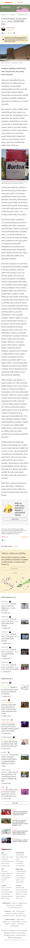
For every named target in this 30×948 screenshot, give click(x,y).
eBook (5, 33)
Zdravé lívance (19, 875)
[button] (15, 52)
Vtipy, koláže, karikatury (6, 686)
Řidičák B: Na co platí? (21, 894)
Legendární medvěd (6, 737)
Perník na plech (20, 882)
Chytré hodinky (21, 923)
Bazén (13, 911)
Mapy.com (14, 903)
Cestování (15, 546)
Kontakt (13, 933)
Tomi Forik (4, 700)
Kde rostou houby (10, 905)
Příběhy (4, 772)
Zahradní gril (19, 915)
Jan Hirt (18, 859)
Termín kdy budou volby (7, 861)
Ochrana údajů (20, 933)
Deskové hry (7, 923)
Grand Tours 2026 (20, 865)
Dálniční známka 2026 (21, 889)
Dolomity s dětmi (5, 898)
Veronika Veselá (5, 719)
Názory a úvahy (6, 739)
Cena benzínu (19, 905)
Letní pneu (24, 921)
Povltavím (3, 752)
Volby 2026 (4, 854)
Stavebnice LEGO (6, 921)
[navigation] (2, 2)
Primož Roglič (19, 863)
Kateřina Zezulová (6, 769)
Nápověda (7, 933)
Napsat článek (15, 519)
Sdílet (11, 33)
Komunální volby (5, 865)
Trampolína (8, 913)
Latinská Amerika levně (7, 896)
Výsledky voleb (4, 859)
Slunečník (14, 913)
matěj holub (10, 27)
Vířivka (24, 915)
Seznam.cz (20, 2)
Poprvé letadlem (5, 889)
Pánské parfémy (14, 926)
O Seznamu (12, 930)
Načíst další (15, 803)
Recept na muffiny (20, 873)
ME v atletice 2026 (5, 877)
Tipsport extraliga (5, 875)
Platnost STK (19, 898)
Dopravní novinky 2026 (21, 892)
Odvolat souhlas (20, 935)
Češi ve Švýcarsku (5, 894)
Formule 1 (3, 880)
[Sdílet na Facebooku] (2, 540)
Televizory (13, 923)
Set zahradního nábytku (9, 915)
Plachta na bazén (20, 911)
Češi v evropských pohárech (14, 907)
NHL (2, 882)
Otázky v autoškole (20, 896)
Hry (2, 789)
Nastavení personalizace (15, 937)
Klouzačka (20, 913)
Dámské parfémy (16, 921)
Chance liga (4, 871)
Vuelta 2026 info (20, 854)
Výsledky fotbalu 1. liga (6, 873)
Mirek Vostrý (4, 682)
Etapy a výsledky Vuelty (21, 857)
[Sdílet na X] (5, 540)
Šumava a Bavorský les (6, 892)
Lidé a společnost (7, 722)
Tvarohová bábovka (20, 877)
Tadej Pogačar (19, 861)
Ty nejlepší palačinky (21, 871)
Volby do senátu (5, 863)
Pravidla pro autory (9, 935)
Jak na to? (15, 572)
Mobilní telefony (20, 919)
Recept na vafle (19, 880)
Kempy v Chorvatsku (6, 887)
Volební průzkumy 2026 (7, 857)
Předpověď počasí (22, 903)
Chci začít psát (14, 568)
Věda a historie (6, 702)
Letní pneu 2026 (20, 887)
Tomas (2, 787)
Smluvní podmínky (22, 930)
